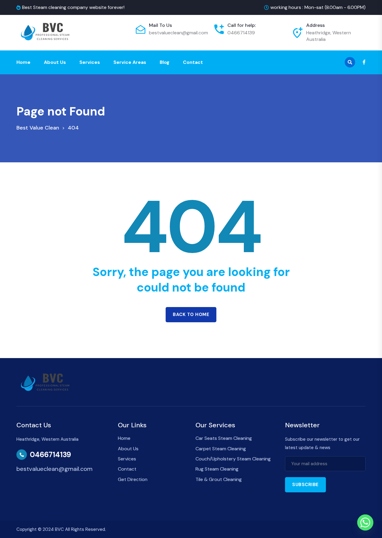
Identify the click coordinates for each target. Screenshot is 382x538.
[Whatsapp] (365, 522)
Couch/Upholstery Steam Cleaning (233, 459)
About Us (55, 62)
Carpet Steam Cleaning (220, 448)
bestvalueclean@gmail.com (178, 33)
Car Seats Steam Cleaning (223, 438)
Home (23, 62)
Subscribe (305, 485)
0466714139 (241, 33)
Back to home (191, 314)
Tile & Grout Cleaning (218, 479)
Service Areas (129, 62)
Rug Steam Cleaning (216, 469)
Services (89, 62)
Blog (165, 62)
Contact (193, 62)
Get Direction (132, 479)
